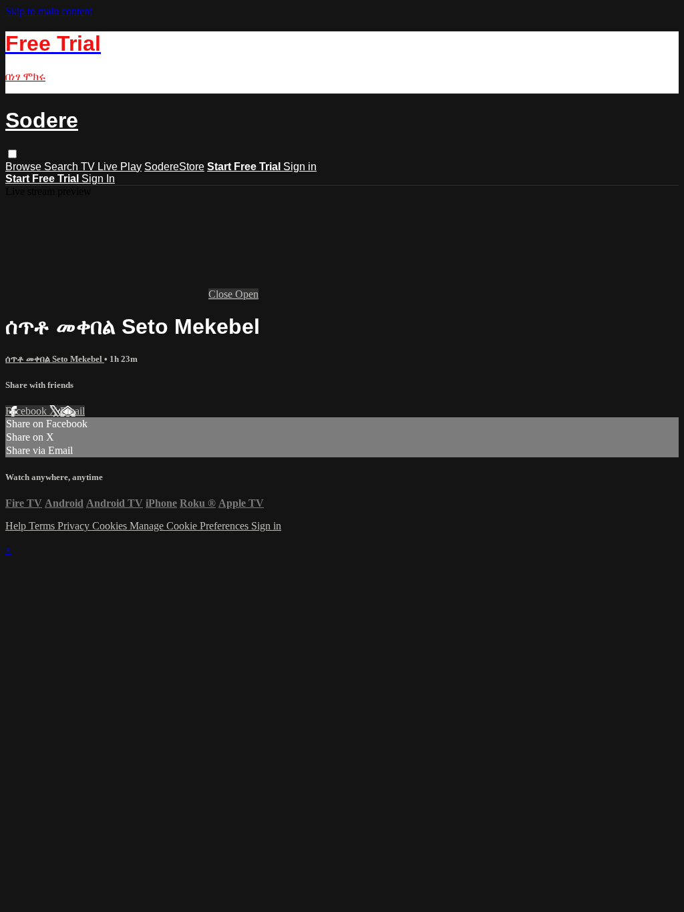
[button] (12, 154)
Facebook (27, 411)
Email (72, 411)
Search (62, 166)
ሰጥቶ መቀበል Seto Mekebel (54, 359)
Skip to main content (48, 11)
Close (221, 294)
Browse (24, 166)
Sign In (98, 178)
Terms (43, 525)
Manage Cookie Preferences (190, 525)
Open (247, 294)
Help (17, 525)
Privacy (74, 525)
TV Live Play (111, 166)
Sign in (300, 166)
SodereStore (174, 166)
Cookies (111, 525)
